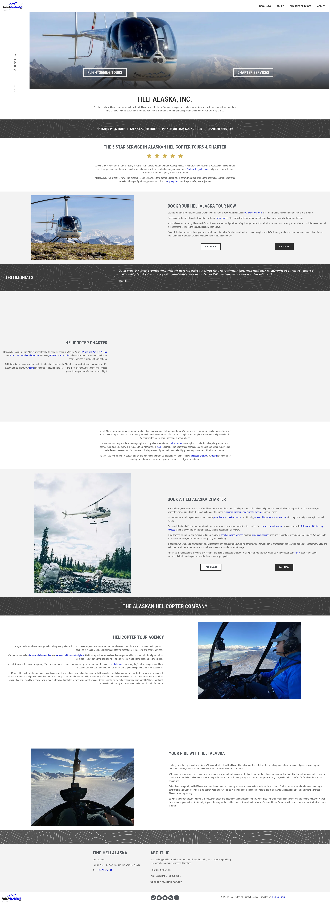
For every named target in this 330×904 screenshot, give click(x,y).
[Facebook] (14, 62)
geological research (260, 535)
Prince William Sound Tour (182, 129)
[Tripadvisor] (170, 897)
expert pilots (172, 181)
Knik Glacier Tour (143, 129)
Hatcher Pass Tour (111, 129)
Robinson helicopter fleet (40, 655)
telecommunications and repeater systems (243, 512)
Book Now (265, 6)
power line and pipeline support (227, 517)
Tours (280, 6)
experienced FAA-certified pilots (70, 655)
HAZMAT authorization (59, 355)
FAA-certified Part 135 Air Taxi (94, 352)
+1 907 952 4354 (104, 870)
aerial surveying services (232, 535)
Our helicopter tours (253, 212)
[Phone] (14, 55)
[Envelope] (176, 897)
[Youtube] (165, 897)
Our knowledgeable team (198, 169)
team (31, 367)
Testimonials (19, 277)
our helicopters (175, 443)
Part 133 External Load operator (24, 355)
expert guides (222, 218)
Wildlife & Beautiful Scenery (166, 882)
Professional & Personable (165, 876)
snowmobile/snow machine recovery (271, 517)
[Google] (14, 59)
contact (296, 552)
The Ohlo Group (278, 897)
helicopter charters (199, 455)
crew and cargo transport (271, 526)
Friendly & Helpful (160, 869)
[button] (114, 277)
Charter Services (300, 6)
